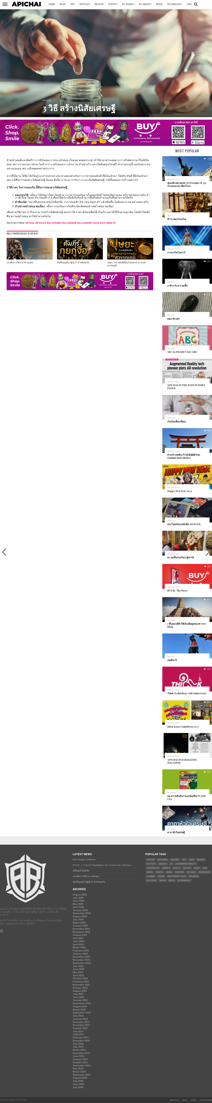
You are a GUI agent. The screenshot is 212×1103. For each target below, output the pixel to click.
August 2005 (80, 1077)
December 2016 (81, 1040)
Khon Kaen (204, 872)
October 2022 (80, 978)
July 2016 (78, 1043)
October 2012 (80, 1062)
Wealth (111, 223)
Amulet (187, 868)
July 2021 (78, 994)
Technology (174, 4)
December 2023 (81, 956)
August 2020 (80, 1006)
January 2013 (80, 1059)
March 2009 (79, 1071)
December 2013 (81, 1053)
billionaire (54, 223)
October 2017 (80, 1028)
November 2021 (81, 984)
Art (205, 868)
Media (150, 872)
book (197, 868)
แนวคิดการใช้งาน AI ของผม (20, 262)
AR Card (191, 872)
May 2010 (78, 1068)
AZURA (161, 876)
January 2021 (80, 1000)
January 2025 (80, 925)
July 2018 (78, 1015)
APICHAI (29, 223)
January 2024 (80, 953)
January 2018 (80, 1019)
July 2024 (78, 938)
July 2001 (78, 1087)
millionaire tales (88, 223)
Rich (102, 223)
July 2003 (78, 1081)
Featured (162, 860)
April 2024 (78, 944)
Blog (63, 4)
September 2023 (82, 963)
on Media (193, 876)
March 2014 (79, 1050)
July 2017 (78, 1031)
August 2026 (80, 894)
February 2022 (81, 981)
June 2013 (78, 1056)
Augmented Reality (186, 864)
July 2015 (78, 1046)
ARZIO (172, 880)
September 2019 (82, 1012)
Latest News (206, 1100)
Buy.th (176, 868)
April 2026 (78, 907)
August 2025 (80, 916)
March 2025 (79, 922)
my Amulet (145, 4)
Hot (184, 860)
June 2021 (78, 997)
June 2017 (78, 1034)
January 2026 (80, 910)
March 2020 (79, 1009)
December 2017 (81, 1022)
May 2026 (78, 904)
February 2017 (81, 1037)
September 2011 (82, 1065)
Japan (162, 880)
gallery (175, 860)
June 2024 (78, 941)
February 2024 (81, 950)
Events (112, 4)
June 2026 (78, 900)
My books (128, 4)
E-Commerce (184, 880)
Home (52, 4)
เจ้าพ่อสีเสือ (151, 876)
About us (174, 1100)
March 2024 (79, 947)
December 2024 (81, 928)
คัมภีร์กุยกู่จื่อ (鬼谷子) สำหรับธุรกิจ (73, 262)
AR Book (179, 872)
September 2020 (82, 1003)
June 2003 (78, 1084)
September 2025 (82, 913)
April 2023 (78, 975)
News (169, 872)
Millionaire (69, 223)
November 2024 (81, 932)
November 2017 (81, 1025)
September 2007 (82, 1074)
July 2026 (78, 897)
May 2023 (78, 972)
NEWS (159, 4)
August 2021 (80, 991)
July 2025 (78, 919)
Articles (84, 4)
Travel (191, 4)
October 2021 (80, 988)
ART (72, 4)
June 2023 (78, 969)
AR (171, 864)
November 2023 (81, 959)
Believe (99, 4)
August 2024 (80, 935)
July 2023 (78, 966)
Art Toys (151, 880)
